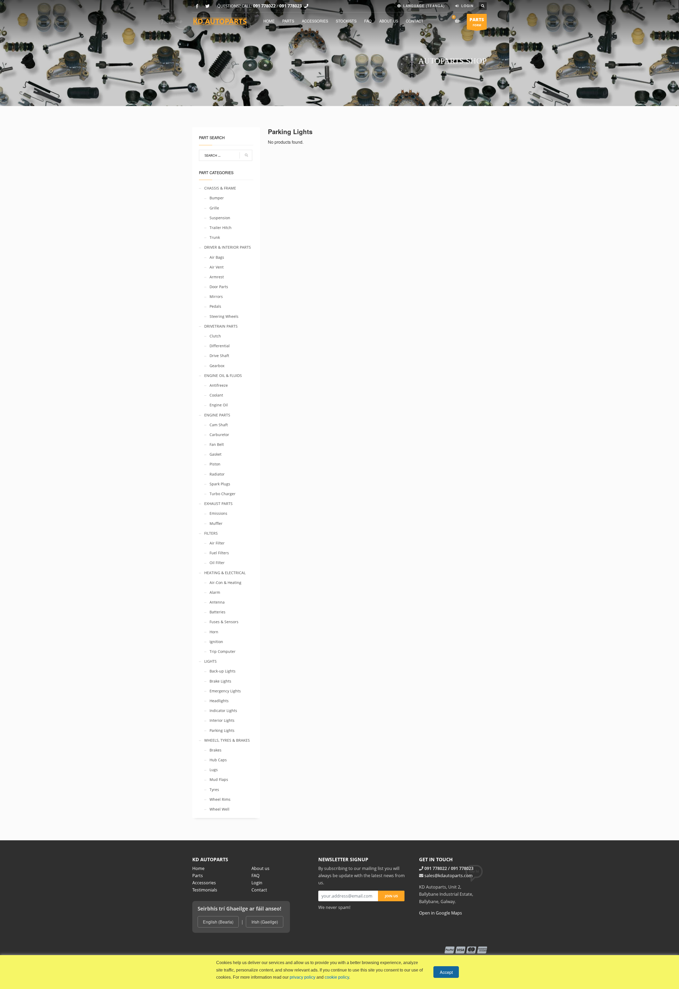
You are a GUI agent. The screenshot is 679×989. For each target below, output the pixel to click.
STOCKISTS (346, 21)
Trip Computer (223, 651)
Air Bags (217, 257)
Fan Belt (217, 444)
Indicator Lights (223, 710)
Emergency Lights (225, 690)
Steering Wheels (224, 316)
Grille (214, 207)
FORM (476, 21)
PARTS (288, 21)
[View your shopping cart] (458, 21)
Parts (197, 875)
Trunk (215, 237)
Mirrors (216, 296)
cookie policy (337, 977)
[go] (246, 155)
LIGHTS (210, 661)
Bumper (217, 197)
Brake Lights (220, 681)
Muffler (216, 523)
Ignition (216, 641)
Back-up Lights (223, 671)
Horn (214, 631)
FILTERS (211, 533)
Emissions (218, 513)
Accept (446, 972)
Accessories (204, 883)
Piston (215, 464)
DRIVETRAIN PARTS (221, 326)
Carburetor (219, 434)
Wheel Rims (220, 799)
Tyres (214, 789)
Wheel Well (219, 809)
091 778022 (264, 6)
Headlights (219, 700)
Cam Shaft (219, 424)
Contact (259, 890)
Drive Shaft (219, 355)
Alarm (215, 592)
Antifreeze (219, 385)
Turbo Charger (223, 493)
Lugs (214, 769)
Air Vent (217, 267)
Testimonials (204, 890)
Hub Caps (218, 759)
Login (256, 883)
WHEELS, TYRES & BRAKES (227, 740)
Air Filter (217, 543)
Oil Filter (217, 562)
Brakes (215, 750)
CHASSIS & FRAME (220, 188)
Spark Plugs (220, 483)
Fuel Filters (219, 552)
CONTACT (415, 21)
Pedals (215, 306)
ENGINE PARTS (217, 414)
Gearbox (217, 365)
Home (198, 868)
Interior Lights (222, 720)
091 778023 (290, 6)
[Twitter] (207, 6)
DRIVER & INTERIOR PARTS (227, 247)
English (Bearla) (218, 922)
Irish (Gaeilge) (264, 922)
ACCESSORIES (315, 21)
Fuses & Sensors (224, 621)
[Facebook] (197, 6)
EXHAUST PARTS (218, 503)
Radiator (217, 474)
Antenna (217, 602)
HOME (269, 21)
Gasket (215, 454)
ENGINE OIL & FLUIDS (223, 375)
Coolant (216, 395)
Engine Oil (219, 404)
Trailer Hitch (221, 227)
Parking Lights (222, 730)
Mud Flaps (219, 779)
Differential (220, 345)
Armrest (217, 276)
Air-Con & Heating (225, 582)
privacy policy (302, 977)
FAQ (368, 21)
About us (260, 868)
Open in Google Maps (440, 913)
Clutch (215, 336)
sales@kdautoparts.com (448, 875)
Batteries (217, 611)
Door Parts (219, 286)
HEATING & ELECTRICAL (225, 572)
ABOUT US (388, 21)
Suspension (220, 217)
